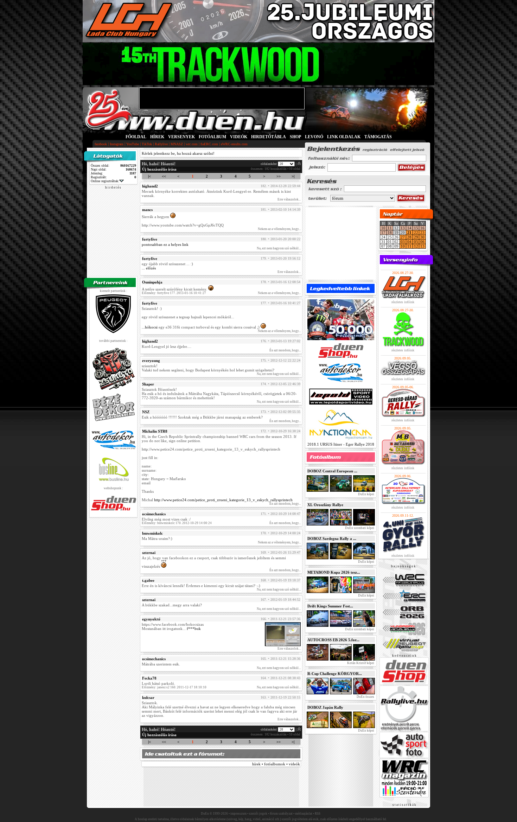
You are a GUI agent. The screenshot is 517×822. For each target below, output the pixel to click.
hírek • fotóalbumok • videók (276, 764)
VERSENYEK (181, 136)
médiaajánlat (303, 813)
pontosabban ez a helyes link (165, 244)
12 (416, 246)
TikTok (147, 144)
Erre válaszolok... (289, 199)
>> (278, 176)
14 (409, 228)
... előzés (149, 268)
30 (422, 237)
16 (422, 228)
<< (164, 176)
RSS (317, 813)
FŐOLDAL (136, 136)
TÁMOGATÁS (378, 136)
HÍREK (157, 136)
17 (383, 232)
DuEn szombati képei (359, 528)
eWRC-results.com (234, 144)
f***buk (194, 628)
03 (403, 242)
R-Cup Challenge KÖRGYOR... (334, 673)
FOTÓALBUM (212, 136)
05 (416, 242)
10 (383, 228)
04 (409, 242)
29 (416, 237)
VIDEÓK (238, 136)
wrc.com (192, 144)
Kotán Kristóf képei (360, 663)
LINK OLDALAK (343, 136)
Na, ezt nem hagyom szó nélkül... (279, 248)
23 (422, 232)
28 (409, 237)
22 (416, 232)
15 (416, 228)
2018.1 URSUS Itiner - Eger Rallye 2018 (340, 444)
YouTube (132, 144)
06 (422, 242)
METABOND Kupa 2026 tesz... (333, 572)
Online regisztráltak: (105, 181)
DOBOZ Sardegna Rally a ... (331, 538)
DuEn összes (365, 697)
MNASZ (177, 144)
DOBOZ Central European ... (332, 471)
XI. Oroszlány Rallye (325, 505)
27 (403, 237)
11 (390, 228)
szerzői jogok (258, 813)
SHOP (295, 136)
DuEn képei (365, 494)
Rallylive (161, 144)
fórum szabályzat (281, 813)
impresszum (238, 813)
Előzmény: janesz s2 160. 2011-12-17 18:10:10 (174, 687)
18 (390, 232)
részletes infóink (402, 302)
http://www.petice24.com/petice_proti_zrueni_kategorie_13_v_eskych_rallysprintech (223, 500)
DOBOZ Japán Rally (325, 707)
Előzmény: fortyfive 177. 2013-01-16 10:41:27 (174, 293)
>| (293, 176)
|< (149, 176)
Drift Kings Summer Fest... (330, 606)
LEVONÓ (314, 136)
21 (409, 232)
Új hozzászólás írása (159, 169)
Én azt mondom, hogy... (285, 350)
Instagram (116, 144)
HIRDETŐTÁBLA (268, 136)
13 (403, 228)
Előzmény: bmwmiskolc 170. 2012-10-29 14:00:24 (177, 523)
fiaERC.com (209, 144)
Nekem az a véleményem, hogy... (279, 229)
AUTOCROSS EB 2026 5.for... (333, 640)
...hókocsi (150, 327)
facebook (101, 144)
